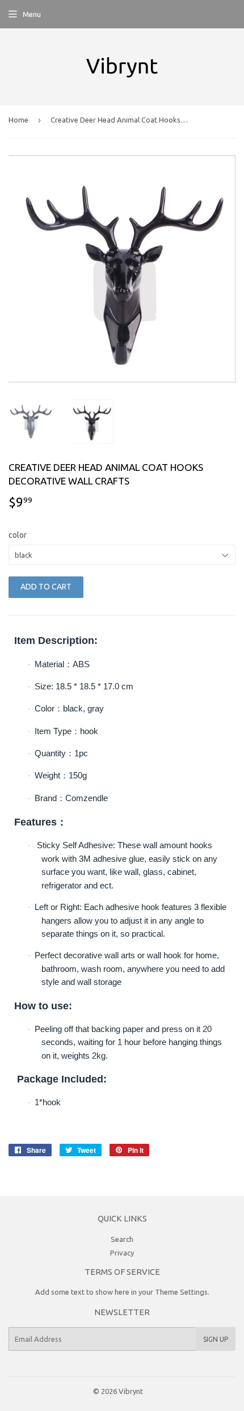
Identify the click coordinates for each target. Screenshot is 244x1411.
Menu (32, 14)
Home (18, 120)
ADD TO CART (45, 586)
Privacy (122, 1253)
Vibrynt (131, 1391)
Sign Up (215, 1339)
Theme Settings (181, 1292)
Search (122, 1239)
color (18, 535)
